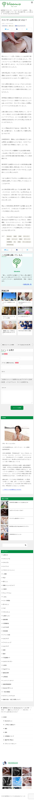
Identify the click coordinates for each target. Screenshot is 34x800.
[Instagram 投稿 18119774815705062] (17, 781)
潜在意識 (5, 631)
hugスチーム (6, 669)
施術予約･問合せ (9, 740)
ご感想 (5, 574)
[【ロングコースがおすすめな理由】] (27, 771)
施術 (6, 728)
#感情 (8, 239)
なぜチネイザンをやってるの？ (16, 510)
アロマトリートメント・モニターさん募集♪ (9, 317)
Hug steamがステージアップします (24, 303)
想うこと (11, 25)
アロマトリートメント (9, 570)
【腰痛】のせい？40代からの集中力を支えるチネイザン (9, 332)
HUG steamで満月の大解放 (24, 330)
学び (4, 577)
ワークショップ (7, 642)
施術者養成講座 (7, 684)
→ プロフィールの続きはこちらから (11, 489)
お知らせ (5, 555)
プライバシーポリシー (10, 743)
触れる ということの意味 (8, 344)
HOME (5, 717)
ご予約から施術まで (10, 724)
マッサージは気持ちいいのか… (9, 303)
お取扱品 (5, 676)
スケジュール (6, 558)
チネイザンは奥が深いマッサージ (16, 518)
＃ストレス (14, 239)
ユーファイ (6, 566)
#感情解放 (9, 241)
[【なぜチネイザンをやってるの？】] (7, 771)
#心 (15, 241)
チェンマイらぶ (7, 593)
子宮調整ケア (6, 657)
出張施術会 (6, 623)
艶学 (4, 653)
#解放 (20, 239)
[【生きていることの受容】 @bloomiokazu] (27, 781)
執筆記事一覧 (27, 284)
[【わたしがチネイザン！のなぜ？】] (7, 781)
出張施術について (9, 736)
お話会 (5, 665)
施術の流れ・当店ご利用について (11, 699)
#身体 (19, 241)
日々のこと (6, 604)
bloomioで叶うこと (8, 688)
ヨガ (4, 608)
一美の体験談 (6, 691)
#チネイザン (26, 236)
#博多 (20, 236)
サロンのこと (6, 612)
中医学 (5, 589)
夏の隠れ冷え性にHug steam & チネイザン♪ (19, 526)
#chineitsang (10, 244)
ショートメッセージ (8, 680)
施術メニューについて (20, 25)
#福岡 (15, 236)
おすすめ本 (6, 627)
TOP (16, 708)
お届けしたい (6, 615)
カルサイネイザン (7, 661)
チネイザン (4, 25)
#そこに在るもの (27, 241)
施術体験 (5, 619)
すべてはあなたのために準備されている (25, 344)
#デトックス (27, 239)
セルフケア (6, 638)
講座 (4, 650)
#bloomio (9, 236)
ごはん (5, 596)
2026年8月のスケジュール (15, 534)
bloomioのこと (8, 721)
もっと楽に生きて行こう (24, 316)
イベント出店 (6, 634)
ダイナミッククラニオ (9, 695)
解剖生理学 (6, 672)
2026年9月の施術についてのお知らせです (18, 502)
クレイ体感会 (6, 600)
